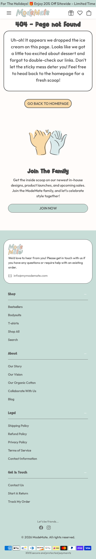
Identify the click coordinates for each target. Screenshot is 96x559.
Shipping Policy (18, 426)
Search (13, 340)
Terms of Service (19, 450)
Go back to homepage (48, 103)
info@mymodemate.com (31, 276)
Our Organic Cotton (22, 383)
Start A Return (18, 493)
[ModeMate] (39, 13)
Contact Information (22, 459)
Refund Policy (17, 434)
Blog (11, 399)
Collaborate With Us (22, 391)
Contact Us (16, 485)
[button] (9, 12)
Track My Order (19, 502)
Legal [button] (12, 413)
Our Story (15, 366)
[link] (71, 12)
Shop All (13, 331)
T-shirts (13, 323)
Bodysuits (14, 315)
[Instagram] (48, 527)
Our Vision (15, 374)
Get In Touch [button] (17, 473)
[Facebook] (41, 527)
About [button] (12, 354)
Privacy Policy (17, 442)
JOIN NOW (48, 208)
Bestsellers (15, 307)
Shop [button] (12, 294)
